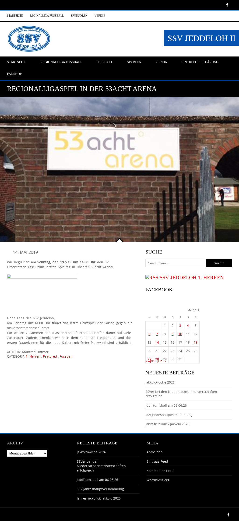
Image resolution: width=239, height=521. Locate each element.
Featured (50, 356)
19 (195, 342)
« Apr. (150, 361)
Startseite (15, 15)
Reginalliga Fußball (47, 15)
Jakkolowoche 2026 (160, 382)
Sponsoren (79, 15)
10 (180, 334)
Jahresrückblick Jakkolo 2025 (167, 424)
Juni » (161, 361)
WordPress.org (158, 480)
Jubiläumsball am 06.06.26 (166, 405)
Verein (100, 15)
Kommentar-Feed (160, 470)
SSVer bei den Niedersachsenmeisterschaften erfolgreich (101, 465)
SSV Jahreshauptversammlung (169, 414)
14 (157, 342)
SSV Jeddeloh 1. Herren (192, 277)
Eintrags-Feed (157, 461)
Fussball (66, 356)
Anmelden (155, 452)
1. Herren (33, 356)
